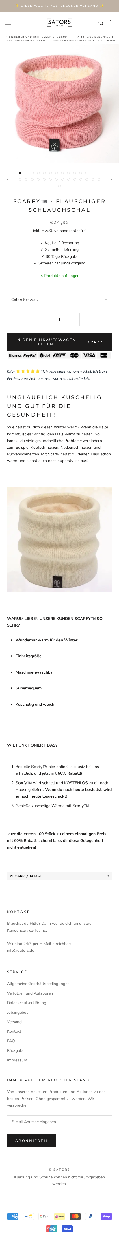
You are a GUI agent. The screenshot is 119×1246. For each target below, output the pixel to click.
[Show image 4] (38, 173)
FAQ (11, 1041)
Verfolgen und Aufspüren (30, 993)
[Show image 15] (20, 179)
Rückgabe (15, 1050)
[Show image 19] (44, 179)
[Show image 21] (56, 179)
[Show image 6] (50, 173)
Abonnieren (31, 1141)
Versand (14, 1022)
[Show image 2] (26, 173)
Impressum (17, 1060)
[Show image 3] (32, 173)
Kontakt (14, 1031)
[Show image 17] (32, 179)
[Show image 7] (56, 173)
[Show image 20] (50, 179)
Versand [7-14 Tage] (26, 876)
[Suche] (101, 22)
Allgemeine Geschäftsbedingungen (38, 983)
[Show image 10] (74, 173)
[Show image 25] (80, 179)
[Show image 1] (20, 173)
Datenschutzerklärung (26, 1003)
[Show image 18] (38, 179)
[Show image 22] (62, 179)
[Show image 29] (59, 186)
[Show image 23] (68, 179)
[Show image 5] (44, 173)
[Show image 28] (99, 179)
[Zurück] (8, 179)
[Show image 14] (99, 173)
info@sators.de (20, 950)
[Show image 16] (26, 179)
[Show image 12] (86, 173)
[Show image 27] (93, 179)
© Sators (59, 1169)
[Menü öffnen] (8, 22)
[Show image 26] (86, 179)
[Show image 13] (93, 173)
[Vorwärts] (111, 179)
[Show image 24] (74, 179)
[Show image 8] (62, 173)
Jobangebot (17, 1012)
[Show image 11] (80, 173)
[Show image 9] (68, 173)
